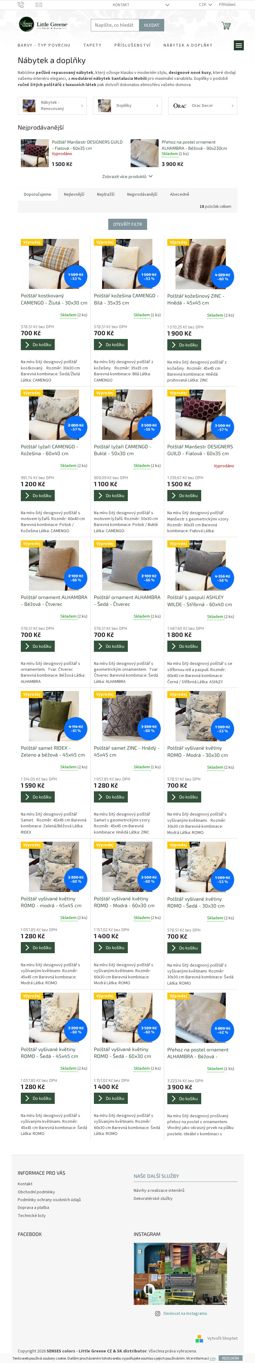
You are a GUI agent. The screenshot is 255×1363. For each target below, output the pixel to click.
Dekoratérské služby (153, 1199)
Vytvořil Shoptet (222, 1338)
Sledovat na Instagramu (185, 1313)
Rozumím (230, 1358)
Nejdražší (105, 194)
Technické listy (32, 1216)
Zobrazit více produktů (124, 176)
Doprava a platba (33, 1208)
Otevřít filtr (127, 224)
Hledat (151, 25)
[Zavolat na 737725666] (27, 4)
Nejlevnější (74, 194)
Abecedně (179, 194)
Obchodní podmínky (36, 1192)
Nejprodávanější (142, 194)
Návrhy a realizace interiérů (159, 1191)
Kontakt (121, 5)
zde (213, 1358)
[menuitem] (44, 45)
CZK (203, 4)
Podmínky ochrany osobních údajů (49, 1200)
